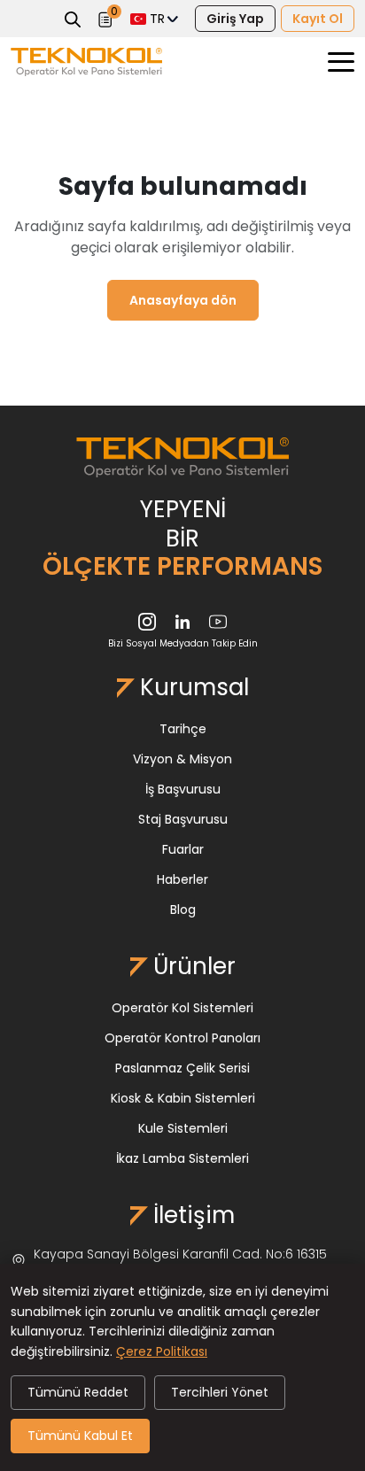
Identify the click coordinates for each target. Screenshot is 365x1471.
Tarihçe (182, 729)
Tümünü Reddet (77, 1392)
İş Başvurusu (183, 789)
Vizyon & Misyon (182, 759)
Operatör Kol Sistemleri (182, 1008)
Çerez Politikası (161, 1351)
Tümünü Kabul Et (80, 1435)
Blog (183, 909)
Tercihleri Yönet (219, 1392)
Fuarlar (183, 849)
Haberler (182, 879)
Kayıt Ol (317, 18)
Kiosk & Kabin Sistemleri (183, 1098)
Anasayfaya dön (183, 300)
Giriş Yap (235, 18)
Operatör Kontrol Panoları (182, 1038)
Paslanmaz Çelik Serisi (182, 1068)
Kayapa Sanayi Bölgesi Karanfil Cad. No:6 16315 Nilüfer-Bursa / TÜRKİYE (180, 1262)
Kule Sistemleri (183, 1128)
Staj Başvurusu (183, 819)
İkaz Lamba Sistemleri (182, 1158)
